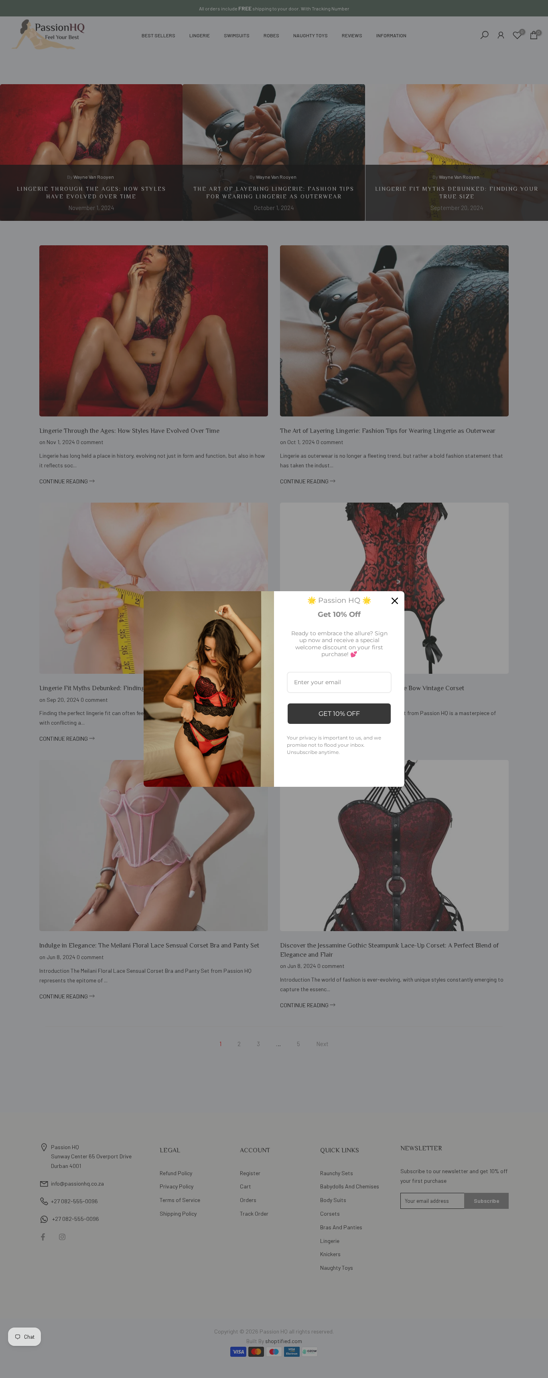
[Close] (394, 600)
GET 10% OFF (339, 713)
